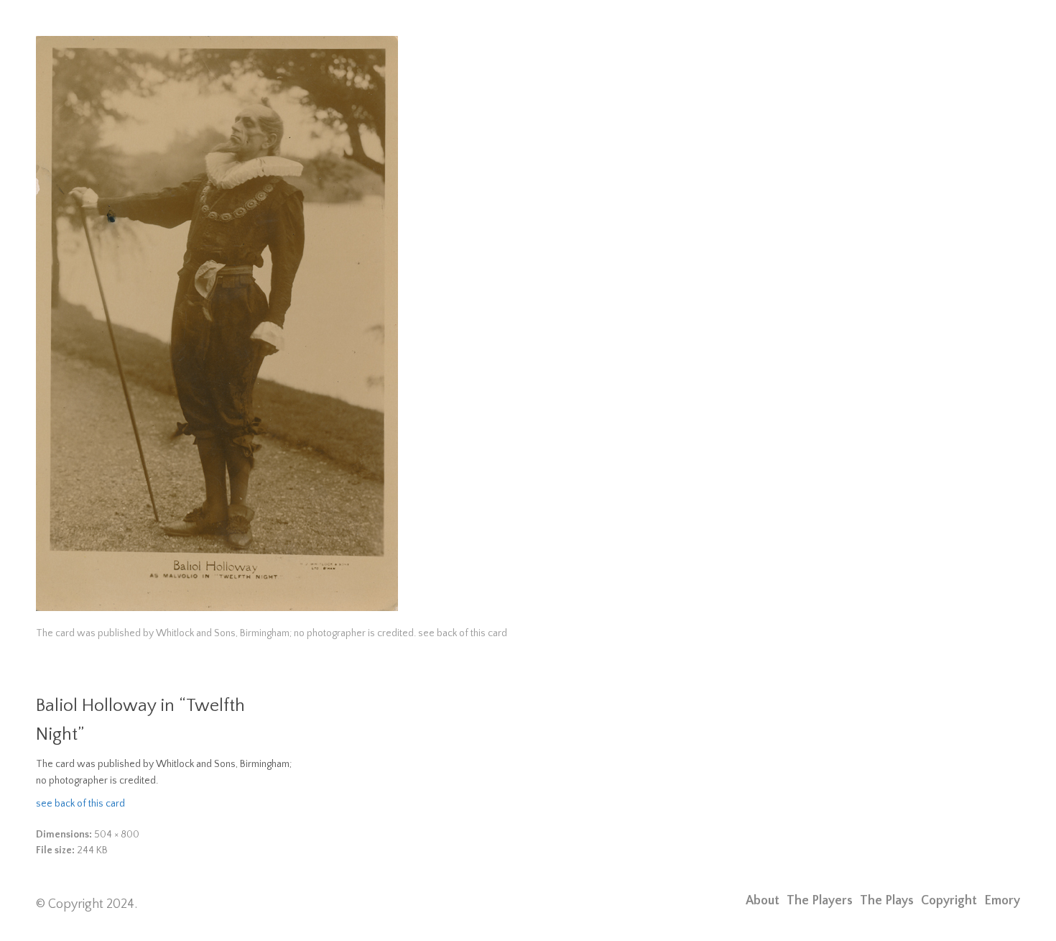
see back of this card (80, 803)
